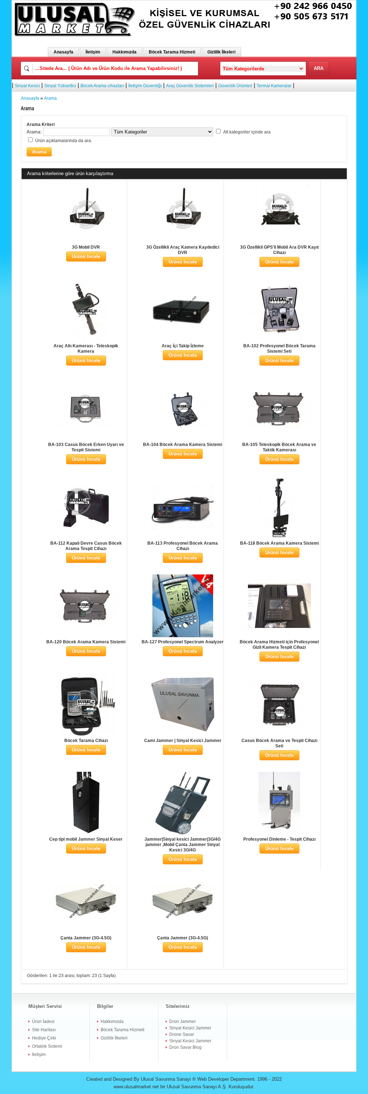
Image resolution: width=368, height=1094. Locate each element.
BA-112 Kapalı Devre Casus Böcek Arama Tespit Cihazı (86, 546)
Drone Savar (181, 1034)
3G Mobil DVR (86, 247)
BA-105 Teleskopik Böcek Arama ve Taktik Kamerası (279, 447)
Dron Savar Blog (185, 1047)
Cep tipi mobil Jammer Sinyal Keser (86, 839)
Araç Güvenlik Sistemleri (190, 85)
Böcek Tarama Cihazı (86, 740)
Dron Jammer (182, 1021)
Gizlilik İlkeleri (221, 52)
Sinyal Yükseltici (60, 85)
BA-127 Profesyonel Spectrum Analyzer (183, 641)
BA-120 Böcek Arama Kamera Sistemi (85, 641)
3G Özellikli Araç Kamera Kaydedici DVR (182, 250)
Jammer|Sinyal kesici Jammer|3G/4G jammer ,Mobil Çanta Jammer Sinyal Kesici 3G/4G (182, 845)
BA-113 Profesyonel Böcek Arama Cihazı (182, 546)
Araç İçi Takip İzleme (183, 345)
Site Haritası (44, 1029)
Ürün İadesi (43, 1021)
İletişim (93, 52)
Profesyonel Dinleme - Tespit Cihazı (279, 839)
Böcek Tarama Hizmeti (172, 52)
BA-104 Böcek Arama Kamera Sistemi (182, 444)
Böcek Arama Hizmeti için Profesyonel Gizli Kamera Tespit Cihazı (279, 644)
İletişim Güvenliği (145, 85)
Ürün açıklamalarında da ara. (63, 140)
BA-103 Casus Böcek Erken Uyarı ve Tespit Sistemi (86, 447)
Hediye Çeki (44, 1038)
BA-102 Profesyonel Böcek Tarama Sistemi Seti (279, 348)
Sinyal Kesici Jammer (190, 1027)
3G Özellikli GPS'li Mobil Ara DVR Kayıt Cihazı (279, 250)
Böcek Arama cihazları (102, 85)
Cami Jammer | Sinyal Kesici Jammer (182, 740)
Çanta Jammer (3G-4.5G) (85, 937)
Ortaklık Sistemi (47, 1046)
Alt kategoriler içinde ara (247, 132)
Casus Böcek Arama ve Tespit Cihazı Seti (279, 743)
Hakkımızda (124, 52)
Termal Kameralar (274, 85)
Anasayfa (63, 52)
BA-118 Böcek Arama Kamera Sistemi (279, 543)
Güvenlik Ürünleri (235, 85)
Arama (50, 98)
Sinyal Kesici (27, 85)
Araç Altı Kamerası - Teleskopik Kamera (86, 348)
